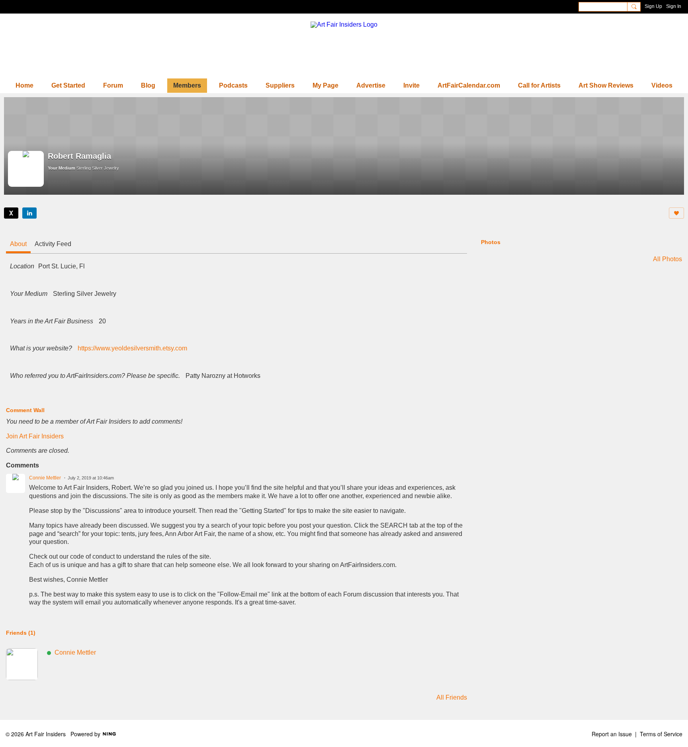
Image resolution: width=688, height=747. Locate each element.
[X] (11, 213)
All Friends (451, 697)
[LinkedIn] (29, 213)
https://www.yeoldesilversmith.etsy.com (132, 348)
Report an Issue (612, 734)
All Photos (667, 259)
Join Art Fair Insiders (35, 436)
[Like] (676, 213)
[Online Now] (22, 664)
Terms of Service (661, 734)
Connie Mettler (45, 478)
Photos (490, 242)
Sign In (673, 6)
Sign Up (653, 6)
